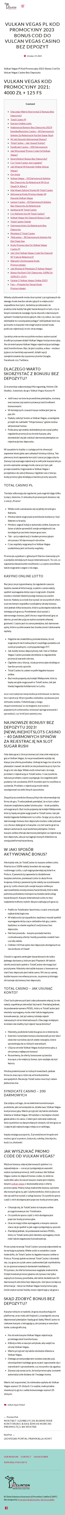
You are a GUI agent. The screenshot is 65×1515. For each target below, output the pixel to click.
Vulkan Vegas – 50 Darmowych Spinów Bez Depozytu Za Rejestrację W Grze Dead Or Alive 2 (30, 182)
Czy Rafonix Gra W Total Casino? (27, 213)
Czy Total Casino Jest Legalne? (26, 162)
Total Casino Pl (18, 119)
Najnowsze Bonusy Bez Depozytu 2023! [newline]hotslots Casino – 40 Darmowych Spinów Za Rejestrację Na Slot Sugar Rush (32, 131)
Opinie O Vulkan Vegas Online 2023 (28, 280)
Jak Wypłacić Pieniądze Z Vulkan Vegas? (31, 268)
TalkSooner (41, 1457)
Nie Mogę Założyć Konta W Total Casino (31, 190)
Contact (26, 1457)
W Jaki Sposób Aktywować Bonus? (28, 139)
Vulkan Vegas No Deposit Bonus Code (30, 217)
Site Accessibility (48, 1499)
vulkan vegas (17, 1183)
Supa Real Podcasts (15, 1462)
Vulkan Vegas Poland (16, 1405)
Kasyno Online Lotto (21, 123)
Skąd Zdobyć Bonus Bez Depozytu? (28, 158)
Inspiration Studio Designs (29, 1499)
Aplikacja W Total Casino (23, 209)
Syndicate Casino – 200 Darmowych (28, 146)
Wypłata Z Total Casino (22, 233)
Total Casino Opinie (20, 221)
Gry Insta (15, 174)
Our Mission (11, 1457)
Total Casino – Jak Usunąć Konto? (27, 143)
